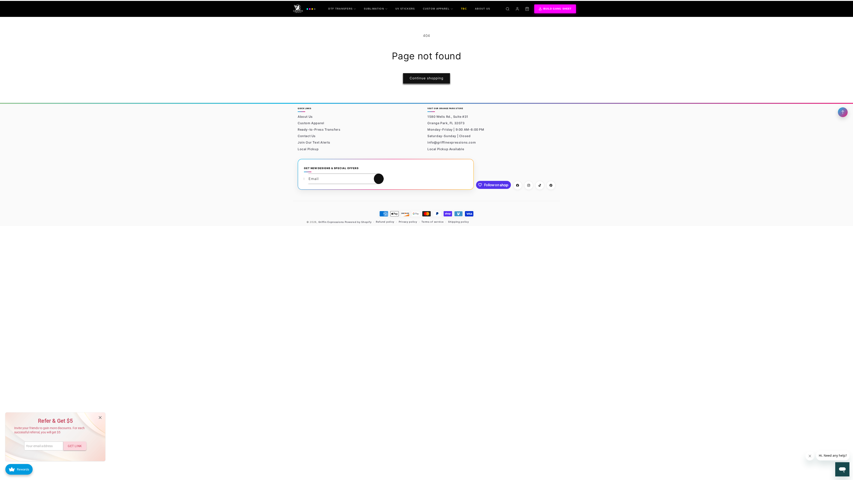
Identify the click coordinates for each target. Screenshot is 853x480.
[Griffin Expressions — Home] (304, 9)
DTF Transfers (340, 8)
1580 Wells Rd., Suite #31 (447, 116)
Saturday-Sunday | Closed (448, 136)
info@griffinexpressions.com (451, 142)
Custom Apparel (436, 8)
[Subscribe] (379, 179)
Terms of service (432, 221)
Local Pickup (308, 149)
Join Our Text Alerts (314, 142)
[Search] (507, 8)
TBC (464, 8)
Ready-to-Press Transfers (319, 129)
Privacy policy (408, 221)
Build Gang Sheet (557, 8)
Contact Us (307, 136)
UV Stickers (405, 8)
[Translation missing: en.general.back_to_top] (843, 112)
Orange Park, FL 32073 (446, 123)
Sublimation (374, 8)
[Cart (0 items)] (527, 8)
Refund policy (385, 221)
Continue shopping (426, 78)
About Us (482, 8)
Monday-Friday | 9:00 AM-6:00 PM (455, 129)
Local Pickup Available (445, 149)
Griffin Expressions (331, 222)
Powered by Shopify (358, 222)
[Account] (517, 8)
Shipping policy (458, 221)
